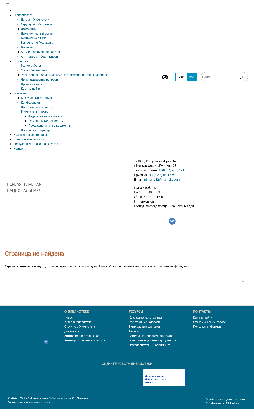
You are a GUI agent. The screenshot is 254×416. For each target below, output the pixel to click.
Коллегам (20, 93)
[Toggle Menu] (7, 3)
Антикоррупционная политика (41, 52)
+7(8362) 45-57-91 (171, 170)
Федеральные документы (45, 116)
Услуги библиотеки (34, 70)
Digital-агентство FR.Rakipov (222, 403)
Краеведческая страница (30, 134)
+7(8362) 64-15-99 (162, 175)
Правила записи (32, 84)
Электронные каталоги (29, 139)
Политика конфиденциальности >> (29, 402)
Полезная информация (36, 130)
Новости (69, 317)
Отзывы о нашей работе (209, 322)
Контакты (20, 148)
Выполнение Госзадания (37, 42)
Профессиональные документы (49, 125)
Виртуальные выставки (144, 326)
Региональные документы (45, 121)
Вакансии (27, 47)
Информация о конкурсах (38, 107)
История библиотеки (35, 19)
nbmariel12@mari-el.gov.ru (162, 179)
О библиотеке (23, 15)
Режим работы (31, 65)
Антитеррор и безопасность (40, 56)
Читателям (21, 61)
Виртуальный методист (36, 98)
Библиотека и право (34, 111)
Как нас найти (30, 88)
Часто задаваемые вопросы (39, 79)
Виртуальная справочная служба (36, 144)
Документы (28, 29)
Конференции (30, 102)
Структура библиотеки (36, 24)
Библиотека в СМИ (33, 38)
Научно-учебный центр (37, 33)
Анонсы (134, 331)
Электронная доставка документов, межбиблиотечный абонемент (66, 75)
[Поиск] (242, 77)
